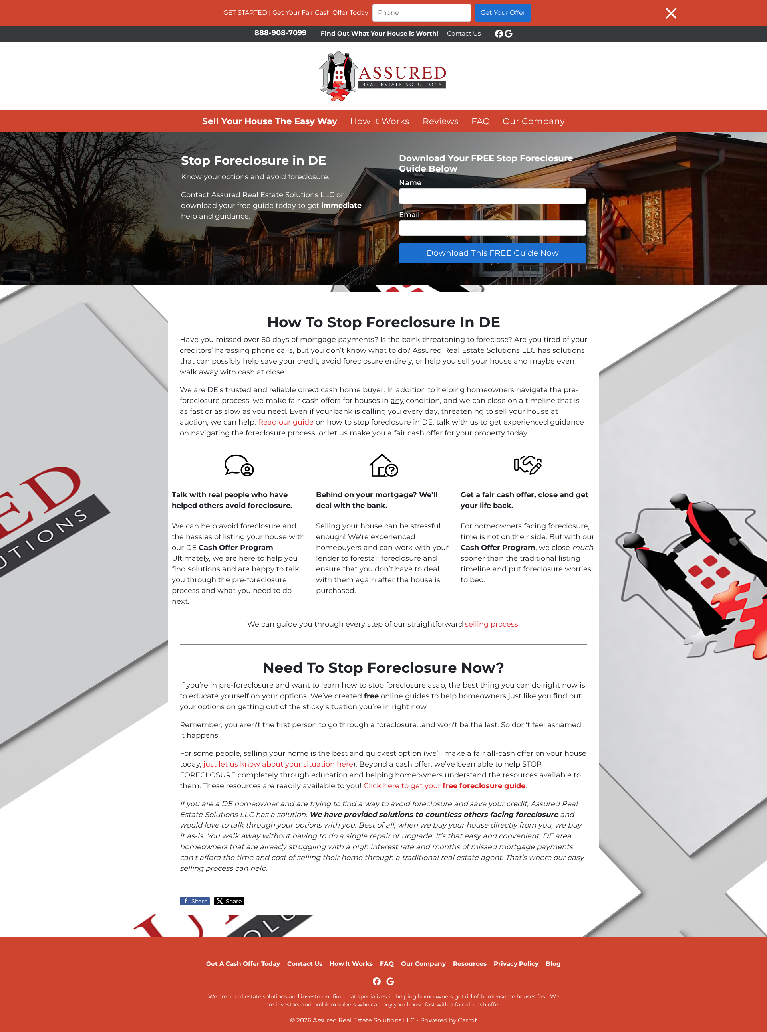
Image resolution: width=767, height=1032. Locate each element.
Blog (553, 963)
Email (411, 214)
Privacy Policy (516, 963)
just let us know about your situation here (278, 764)
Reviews (441, 121)
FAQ (480, 121)
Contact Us (464, 33)
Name (410, 182)
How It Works (379, 121)
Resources (470, 963)
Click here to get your (444, 785)
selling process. (492, 624)
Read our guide (286, 422)
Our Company (534, 121)
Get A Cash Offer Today (243, 963)
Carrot (467, 1020)
